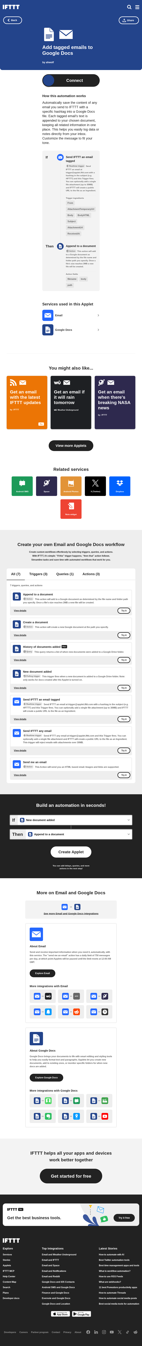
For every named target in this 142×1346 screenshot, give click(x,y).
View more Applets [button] (71, 446)
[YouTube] (111, 1332)
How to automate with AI (111, 1255)
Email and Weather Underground (59, 1255)
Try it (123, 610)
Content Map (9, 1282)
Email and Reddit (51, 1276)
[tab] (16, 574)
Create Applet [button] (71, 852)
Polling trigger (33, 676)
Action (29, 599)
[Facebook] (88, 1332)
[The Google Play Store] (81, 1314)
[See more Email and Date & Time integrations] (99, 1012)
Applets (7, 1265)
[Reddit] (135, 1332)
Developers (10, 1332)
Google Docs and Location (56, 1304)
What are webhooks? (110, 1282)
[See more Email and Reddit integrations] (71, 1012)
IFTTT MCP (8, 1271)
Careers (23, 1332)
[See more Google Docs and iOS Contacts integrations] (43, 1100)
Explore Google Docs (46, 1077)
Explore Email (42, 973)
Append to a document (81, 246)
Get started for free (71, 1176)
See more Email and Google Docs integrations (71, 913)
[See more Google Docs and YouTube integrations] (99, 1116)
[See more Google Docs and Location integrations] (71, 1116)
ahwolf (50, 62)
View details (20, 610)
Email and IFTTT (50, 1260)
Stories (6, 1260)
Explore (8, 1248)
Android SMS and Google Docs (58, 1287)
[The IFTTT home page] (11, 7)
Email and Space (50, 1265)
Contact (56, 1332)
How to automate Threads (112, 1293)
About (78, 1332)
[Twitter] (119, 1332)
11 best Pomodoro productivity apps (118, 1287)
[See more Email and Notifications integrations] (43, 1012)
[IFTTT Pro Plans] (64, 647)
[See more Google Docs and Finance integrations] (99, 1100)
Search (6, 1287)
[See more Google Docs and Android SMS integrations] (71, 1100)
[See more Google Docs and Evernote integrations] (43, 1116)
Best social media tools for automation (119, 1304)
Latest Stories (108, 1248)
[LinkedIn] (96, 1332)
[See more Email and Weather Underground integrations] (43, 996)
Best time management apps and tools (119, 1265)
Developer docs (11, 1298)
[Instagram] (104, 1332)
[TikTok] (127, 1332)
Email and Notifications (54, 1271)
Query (29, 651)
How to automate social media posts (118, 1298)
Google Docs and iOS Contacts (58, 1282)
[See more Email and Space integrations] (99, 996)
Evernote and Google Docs (56, 1298)
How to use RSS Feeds (111, 1276)
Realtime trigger (33, 704)
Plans (6, 1293)
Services (7, 1255)
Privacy (67, 1332)
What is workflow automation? (114, 1271)
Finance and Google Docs (55, 1293)
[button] (137, 7)
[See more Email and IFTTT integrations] (71, 996)
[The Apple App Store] (60, 1314)
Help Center (9, 1276)
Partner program (39, 1332)
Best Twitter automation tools (114, 1260)
